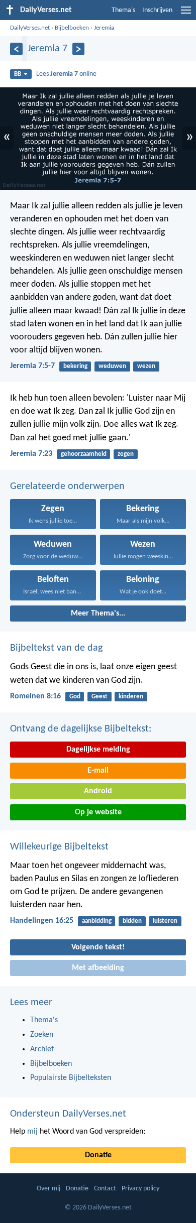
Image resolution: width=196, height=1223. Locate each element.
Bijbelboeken (72, 28)
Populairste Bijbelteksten (70, 1078)
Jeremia (104, 28)
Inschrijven (157, 10)
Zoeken (41, 1035)
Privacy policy (140, 1188)
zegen (126, 454)
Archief (42, 1049)
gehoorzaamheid (84, 454)
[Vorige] (16, 49)
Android (98, 791)
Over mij (48, 1188)
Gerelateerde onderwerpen (67, 486)
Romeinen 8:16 (35, 696)
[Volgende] (78, 49)
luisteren (165, 921)
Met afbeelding (98, 968)
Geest (99, 696)
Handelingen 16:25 (41, 921)
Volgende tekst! (98, 947)
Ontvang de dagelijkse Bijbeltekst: (80, 729)
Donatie (98, 1155)
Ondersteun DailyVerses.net (68, 1114)
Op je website (98, 812)
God (74, 696)
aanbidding (97, 921)
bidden (132, 921)
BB (17, 74)
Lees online (66, 74)
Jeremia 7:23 (31, 454)
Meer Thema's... (98, 613)
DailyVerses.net (30, 28)
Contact (105, 1188)
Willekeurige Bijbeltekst (59, 847)
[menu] (186, 14)
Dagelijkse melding (98, 750)
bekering (75, 366)
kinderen (131, 696)
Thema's (123, 10)
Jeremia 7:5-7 (32, 366)
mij (32, 1132)
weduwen (112, 366)
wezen (146, 366)
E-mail (98, 771)
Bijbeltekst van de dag (56, 648)
